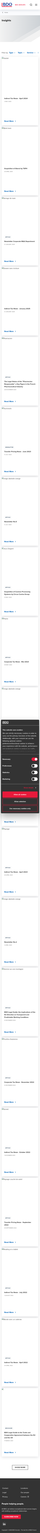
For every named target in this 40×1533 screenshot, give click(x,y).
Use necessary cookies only (20, 808)
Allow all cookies (20, 794)
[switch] (34, 765)
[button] (20, 1467)
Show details (28, 788)
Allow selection (20, 801)
